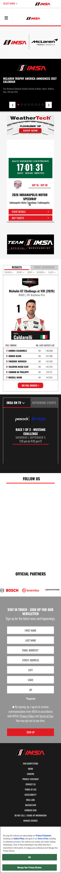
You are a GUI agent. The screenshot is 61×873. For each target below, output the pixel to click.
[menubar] (6, 18)
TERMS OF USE (30, 789)
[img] (30, 125)
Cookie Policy (18, 838)
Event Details (19, 212)
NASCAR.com (30, 805)
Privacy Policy (27, 716)
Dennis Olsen (15, 356)
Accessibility (30, 794)
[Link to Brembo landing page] (30, 590)
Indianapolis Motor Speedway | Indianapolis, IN (30, 203)
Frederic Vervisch (18, 361)
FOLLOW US (31, 478)
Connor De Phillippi (19, 372)
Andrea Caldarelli (17, 350)
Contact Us (30, 784)
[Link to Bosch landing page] (9, 590)
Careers (30, 774)
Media (30, 768)
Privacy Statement (30, 779)
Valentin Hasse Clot (18, 366)
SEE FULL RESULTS (30, 385)
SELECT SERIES (9, 3)
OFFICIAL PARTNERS (30, 573)
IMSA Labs (30, 799)
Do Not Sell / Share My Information (30, 815)
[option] (31, 429)
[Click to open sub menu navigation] (6, 17)
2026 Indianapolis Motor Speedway (30, 197)
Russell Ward (15, 377)
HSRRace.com (30, 810)
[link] (30, 125)
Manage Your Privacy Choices (29, 867)
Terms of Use (46, 716)
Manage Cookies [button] (30, 820)
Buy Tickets (18, 218)
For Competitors (30, 763)
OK (29, 857)
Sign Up (31, 732)
